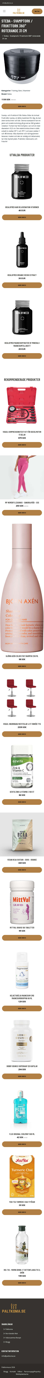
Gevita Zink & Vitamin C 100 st (22, 792)
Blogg (7, 1342)
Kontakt (13, 1371)
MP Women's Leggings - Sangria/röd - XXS (22, 502)
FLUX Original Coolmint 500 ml (22, 1134)
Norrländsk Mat (11, 1333)
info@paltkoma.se (7, 3)
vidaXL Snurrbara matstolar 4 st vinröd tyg (22, 724)
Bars (20, 91)
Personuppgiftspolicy (32, 1371)
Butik (37, 11)
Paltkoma (9, 1329)
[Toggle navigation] (4, 11)
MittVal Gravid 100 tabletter (22, 927)
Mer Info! (22, 106)
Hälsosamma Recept (13, 1338)
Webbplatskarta (22, 1374)
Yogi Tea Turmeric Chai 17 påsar (22, 1202)
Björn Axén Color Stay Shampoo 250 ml (22, 656)
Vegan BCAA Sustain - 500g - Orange (22, 859)
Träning (14, 91)
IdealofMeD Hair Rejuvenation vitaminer (22, 207)
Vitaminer (26, 91)
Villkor (19, 1371)
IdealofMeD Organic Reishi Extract (22, 275)
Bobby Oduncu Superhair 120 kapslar (22, 1066)
